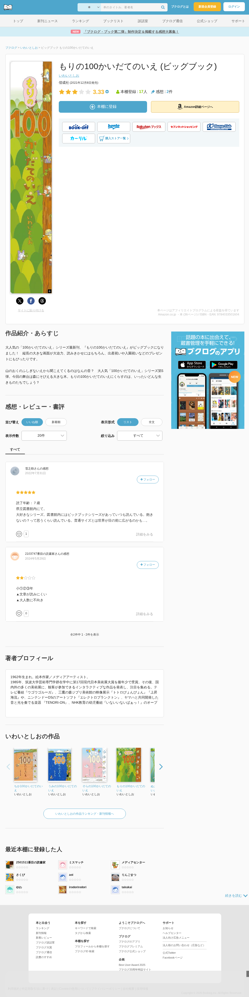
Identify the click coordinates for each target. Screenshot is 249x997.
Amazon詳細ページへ (198, 107)
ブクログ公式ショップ (132, 951)
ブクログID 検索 (84, 951)
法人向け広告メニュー (176, 937)
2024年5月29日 (35, 558)
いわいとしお (69, 75)
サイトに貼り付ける (31, 310)
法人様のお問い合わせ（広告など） (184, 945)
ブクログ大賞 (44, 947)
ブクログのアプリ (129, 941)
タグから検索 (83, 933)
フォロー (149, 479)
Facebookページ (173, 957)
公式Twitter (169, 952)
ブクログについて (129, 928)
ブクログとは (180, 6)
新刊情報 (41, 933)
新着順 (56, 422)
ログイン (234, 6)
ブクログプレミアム (131, 946)
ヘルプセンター (172, 933)
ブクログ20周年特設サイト (135, 969)
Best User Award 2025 (132, 964)
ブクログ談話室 (45, 942)
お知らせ (168, 928)
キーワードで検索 (85, 928)
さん (32, 468)
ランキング (42, 928)
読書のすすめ (44, 957)
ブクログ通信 (44, 952)
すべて (15, 449)
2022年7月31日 (35, 473)
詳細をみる (144, 534)
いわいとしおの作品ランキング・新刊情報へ (84, 813)
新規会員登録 (207, 6)
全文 (152, 422)
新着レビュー (44, 937)
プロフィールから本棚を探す (92, 946)
